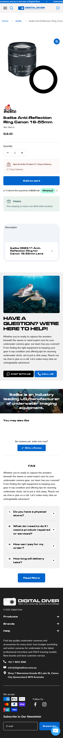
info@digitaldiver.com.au (22, 667)
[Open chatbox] (55, 731)
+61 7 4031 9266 (17, 662)
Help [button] (6, 630)
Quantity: (8, 146)
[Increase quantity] (22, 152)
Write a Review (35, 448)
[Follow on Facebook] (35, 704)
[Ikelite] (31, 108)
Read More (31, 577)
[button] (31, 251)
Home (5, 21)
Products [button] (10, 616)
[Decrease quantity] (8, 152)
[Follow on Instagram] (44, 704)
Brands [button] (9, 623)
